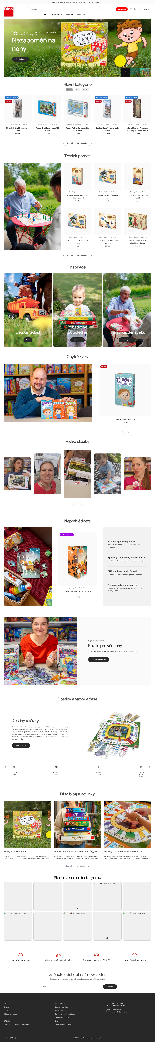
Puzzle (46, 15)
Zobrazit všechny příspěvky (76, 866)
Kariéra (6, 1017)
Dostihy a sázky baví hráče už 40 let (123, 851)
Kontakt (6, 1010)
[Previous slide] (5, 767)
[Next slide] (140, 72)
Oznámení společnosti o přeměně (16, 1024)
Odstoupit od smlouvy (63, 1024)
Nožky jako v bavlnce (15, 851)
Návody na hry (60, 1003)
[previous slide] (122, 432)
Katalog (6, 1007)
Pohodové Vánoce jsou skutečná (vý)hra (75, 851)
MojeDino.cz (84, 1038)
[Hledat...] (98, 9)
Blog (56, 1021)
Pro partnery (121, 9)
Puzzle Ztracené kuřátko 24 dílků (77, 591)
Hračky (68, 15)
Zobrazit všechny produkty (77, 255)
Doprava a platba (61, 1007)
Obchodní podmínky (63, 1017)
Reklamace (59, 1010)
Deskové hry (57, 15)
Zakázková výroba (10, 1014)
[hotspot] (43, 407)
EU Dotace (8, 1021)
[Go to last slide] (125, 72)
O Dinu (6, 1003)
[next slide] (128, 432)
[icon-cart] (135, 9)
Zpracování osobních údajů (65, 1014)
